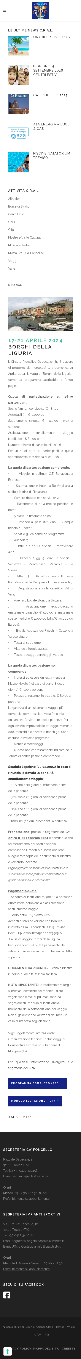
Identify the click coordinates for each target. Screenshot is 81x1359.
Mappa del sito (46, 1348)
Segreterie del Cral (58, 832)
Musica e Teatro (19, 245)
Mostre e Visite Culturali (24, 237)
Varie (11, 268)
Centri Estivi (48, 70)
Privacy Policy (18, 1348)
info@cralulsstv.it (48, 1246)
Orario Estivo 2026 (51, 37)
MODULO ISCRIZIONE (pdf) (33, 1101)
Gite (11, 229)
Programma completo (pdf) (35, 1083)
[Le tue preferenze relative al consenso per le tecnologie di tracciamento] (7, 1351)
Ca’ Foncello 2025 (50, 95)
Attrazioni (14, 198)
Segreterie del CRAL (22, 1068)
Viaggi (12, 260)
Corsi (12, 222)
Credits (69, 1348)
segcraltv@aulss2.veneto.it (30, 1176)
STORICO (15, 285)
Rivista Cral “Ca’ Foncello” (26, 253)
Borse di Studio (19, 206)
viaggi (28, 1117)
